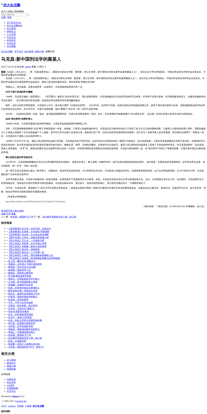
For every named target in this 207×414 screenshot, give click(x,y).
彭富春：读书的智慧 (18, 299)
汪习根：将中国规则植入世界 (22, 282)
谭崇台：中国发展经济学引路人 (24, 279)
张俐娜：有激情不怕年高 (20, 285)
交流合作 (11, 43)
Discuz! (15, 396)
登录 (9, 17)
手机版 (20, 406)
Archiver (12, 406)
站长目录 (11, 382)
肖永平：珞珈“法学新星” (20, 317)
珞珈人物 (39, 51)
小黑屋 (28, 406)
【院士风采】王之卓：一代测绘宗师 (26, 240)
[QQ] (4, 406)
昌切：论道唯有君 (17, 341)
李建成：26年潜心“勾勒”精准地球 (25, 264)
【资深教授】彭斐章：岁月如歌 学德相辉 (28, 231)
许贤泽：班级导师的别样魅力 (22, 296)
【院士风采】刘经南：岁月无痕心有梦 (27, 243)
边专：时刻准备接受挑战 (20, 314)
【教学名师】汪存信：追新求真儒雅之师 (28, 237)
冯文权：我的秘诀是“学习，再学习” (26, 347)
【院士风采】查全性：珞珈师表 (24, 249)
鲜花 (3, 211)
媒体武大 (11, 363)
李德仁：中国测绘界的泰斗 (21, 332)
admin (27, 67)
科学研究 (11, 40)
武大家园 (11, 46)
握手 (8, 211)
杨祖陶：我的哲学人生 (19, 270)
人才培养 (11, 34)
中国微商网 (12, 388)
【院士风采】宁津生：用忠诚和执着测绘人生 (30, 255)
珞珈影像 (11, 369)
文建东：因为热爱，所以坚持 (22, 305)
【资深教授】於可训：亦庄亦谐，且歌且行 (29, 228)
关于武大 (14, 22)
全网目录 (11, 379)
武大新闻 (11, 28)
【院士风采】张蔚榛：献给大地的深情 (27, 246)
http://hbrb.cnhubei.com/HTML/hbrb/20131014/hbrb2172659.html (35, 201)
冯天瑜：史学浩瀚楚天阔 (20, 326)
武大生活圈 (14, 25)
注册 (3, 17)
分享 (8, 214)
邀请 (13, 214)
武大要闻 (11, 360)
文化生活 (11, 37)
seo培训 (10, 385)
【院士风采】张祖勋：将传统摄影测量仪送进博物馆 (34, 258)
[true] (29, 15)
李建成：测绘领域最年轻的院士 (24, 329)
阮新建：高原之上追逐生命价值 (24, 344)
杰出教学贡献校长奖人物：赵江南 (59, 217)
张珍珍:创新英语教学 (18, 311)
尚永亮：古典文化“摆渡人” (21, 308)
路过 (17, 211)
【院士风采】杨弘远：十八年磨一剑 (26, 252)
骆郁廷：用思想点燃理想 (20, 273)
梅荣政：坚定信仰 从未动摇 (22, 267)
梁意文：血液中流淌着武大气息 (24, 294)
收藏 (3, 214)
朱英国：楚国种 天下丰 (21, 217)
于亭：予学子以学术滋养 (20, 302)
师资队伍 (11, 31)
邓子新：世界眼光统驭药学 (21, 323)
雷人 (12, 211)
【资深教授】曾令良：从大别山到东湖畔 (28, 234)
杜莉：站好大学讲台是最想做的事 (25, 320)
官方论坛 (11, 391)
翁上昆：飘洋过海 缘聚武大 (22, 261)
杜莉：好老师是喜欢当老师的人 (24, 288)
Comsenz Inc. (21, 401)
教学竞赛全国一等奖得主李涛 (22, 291)
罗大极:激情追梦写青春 (19, 276)
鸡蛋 (21, 211)
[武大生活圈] (10, 5)
